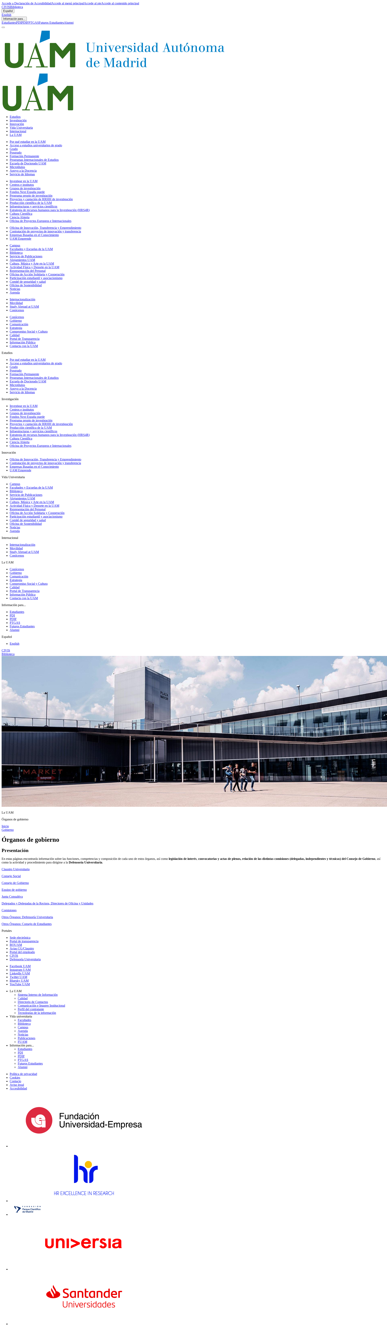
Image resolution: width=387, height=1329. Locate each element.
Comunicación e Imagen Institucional (41, 1005)
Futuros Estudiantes (51, 22)
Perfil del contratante (31, 1009)
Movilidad (16, 303)
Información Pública (22, 342)
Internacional (18, 131)
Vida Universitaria (21, 127)
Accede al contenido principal (120, 3)
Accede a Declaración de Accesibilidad (26, 3)
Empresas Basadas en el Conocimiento (34, 235)
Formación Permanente (24, 156)
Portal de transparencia (24, 941)
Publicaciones (26, 1038)
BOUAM (16, 945)
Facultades (24, 1020)
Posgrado (16, 152)
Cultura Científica (21, 213)
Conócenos (17, 310)
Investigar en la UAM (23, 181)
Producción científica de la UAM (31, 203)
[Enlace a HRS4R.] (84, 1201)
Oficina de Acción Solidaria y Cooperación (37, 274)
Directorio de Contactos (33, 1002)
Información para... (14, 18)
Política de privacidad (23, 1074)
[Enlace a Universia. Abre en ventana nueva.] (84, 1269)
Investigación (18, 120)
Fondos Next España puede (27, 192)
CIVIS (6, 7)
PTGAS (33, 22)
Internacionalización (22, 299)
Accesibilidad (18, 1088)
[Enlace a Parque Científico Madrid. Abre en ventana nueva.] (27, 1214)
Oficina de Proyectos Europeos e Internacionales (40, 221)
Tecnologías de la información (37, 1012)
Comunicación (19, 324)
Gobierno (16, 320)
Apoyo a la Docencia (23, 170)
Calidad (15, 335)
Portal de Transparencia (25, 338)
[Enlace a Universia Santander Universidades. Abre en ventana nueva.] (84, 1324)
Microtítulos (17, 167)
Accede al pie (92, 3)
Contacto (15, 1081)
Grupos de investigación (25, 188)
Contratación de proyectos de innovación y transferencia (45, 231)
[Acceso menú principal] (3, 27)
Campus (15, 245)
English (6, 14)
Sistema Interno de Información (38, 994)
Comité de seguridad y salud (28, 281)
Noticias (15, 289)
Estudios (15, 116)
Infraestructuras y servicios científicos (33, 206)
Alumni (69, 22)
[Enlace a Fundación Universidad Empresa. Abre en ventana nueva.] (84, 1146)
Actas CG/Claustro (22, 948)
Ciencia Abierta (19, 217)
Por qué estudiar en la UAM (28, 141)
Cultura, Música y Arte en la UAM (32, 263)
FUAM (22, 1041)
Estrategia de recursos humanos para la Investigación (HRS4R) (50, 210)
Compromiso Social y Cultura (29, 331)
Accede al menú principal (67, 3)
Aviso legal (17, 1084)
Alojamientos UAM (22, 260)
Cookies (15, 1077)
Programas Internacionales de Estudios (34, 159)
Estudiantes (9, 22)
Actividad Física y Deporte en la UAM (34, 267)
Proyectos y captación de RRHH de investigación (41, 199)
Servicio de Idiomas (22, 174)
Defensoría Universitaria (25, 959)
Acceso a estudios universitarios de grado (36, 145)
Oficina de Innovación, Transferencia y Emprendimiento (45, 227)
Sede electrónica (20, 937)
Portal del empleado (22, 952)
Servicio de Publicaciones (26, 256)
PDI (18, 22)
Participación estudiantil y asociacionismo (36, 278)
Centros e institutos (22, 184)
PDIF (24, 22)
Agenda (15, 292)
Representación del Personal (28, 270)
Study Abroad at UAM (24, 306)
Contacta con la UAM (24, 346)
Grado (14, 149)
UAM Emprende (20, 238)
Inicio (5, 826)
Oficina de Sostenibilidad (26, 285)
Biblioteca (16, 7)
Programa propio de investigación (31, 195)
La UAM (16, 135)
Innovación (17, 124)
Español (8, 10)
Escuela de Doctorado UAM (28, 163)
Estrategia (16, 328)
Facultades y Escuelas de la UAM (31, 249)
